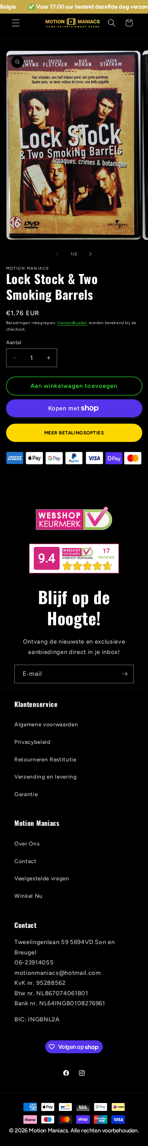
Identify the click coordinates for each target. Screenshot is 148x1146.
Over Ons (27, 843)
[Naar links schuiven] (57, 254)
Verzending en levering (45, 776)
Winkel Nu (28, 895)
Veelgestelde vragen (41, 878)
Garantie (26, 794)
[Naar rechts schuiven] (90, 254)
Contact (25, 861)
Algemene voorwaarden (46, 724)
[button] (15, 23)
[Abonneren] (124, 674)
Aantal (14, 342)
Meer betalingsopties (74, 432)
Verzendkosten (72, 323)
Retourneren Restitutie (45, 759)
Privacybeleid (32, 741)
